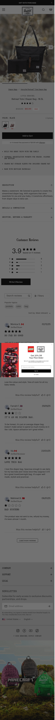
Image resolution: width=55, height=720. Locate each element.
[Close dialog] (51, 344)
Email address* (24, 364)
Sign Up (35, 370)
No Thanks (35, 374)
